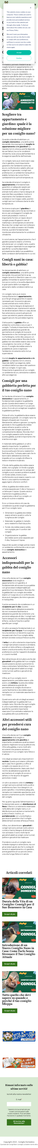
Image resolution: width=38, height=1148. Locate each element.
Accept (19, 52)
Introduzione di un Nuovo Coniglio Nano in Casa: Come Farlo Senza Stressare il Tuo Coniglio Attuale (18, 951)
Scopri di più (9, 914)
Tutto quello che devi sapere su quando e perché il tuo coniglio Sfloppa (16, 999)
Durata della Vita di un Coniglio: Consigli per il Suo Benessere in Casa (18, 904)
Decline (19, 58)
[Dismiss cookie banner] (30, 8)
